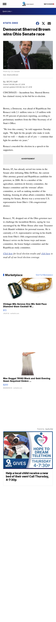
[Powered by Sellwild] (49, 429)
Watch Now (48, 4)
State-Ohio (10, 23)
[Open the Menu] (4, 4)
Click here (8, 253)
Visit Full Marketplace (44, 275)
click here (45, 253)
